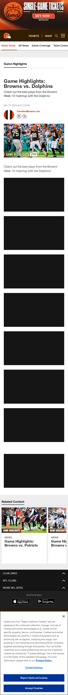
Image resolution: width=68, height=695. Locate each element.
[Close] (64, 616)
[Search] (56, 35)
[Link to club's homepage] (7, 34)
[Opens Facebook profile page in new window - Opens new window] (19, 116)
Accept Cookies (34, 688)
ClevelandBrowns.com (28, 111)
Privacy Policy (44, 660)
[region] (34, 653)
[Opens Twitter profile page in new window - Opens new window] (24, 116)
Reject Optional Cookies (34, 677)
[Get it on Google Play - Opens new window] (46, 603)
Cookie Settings (34, 667)
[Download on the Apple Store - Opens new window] (21, 602)
